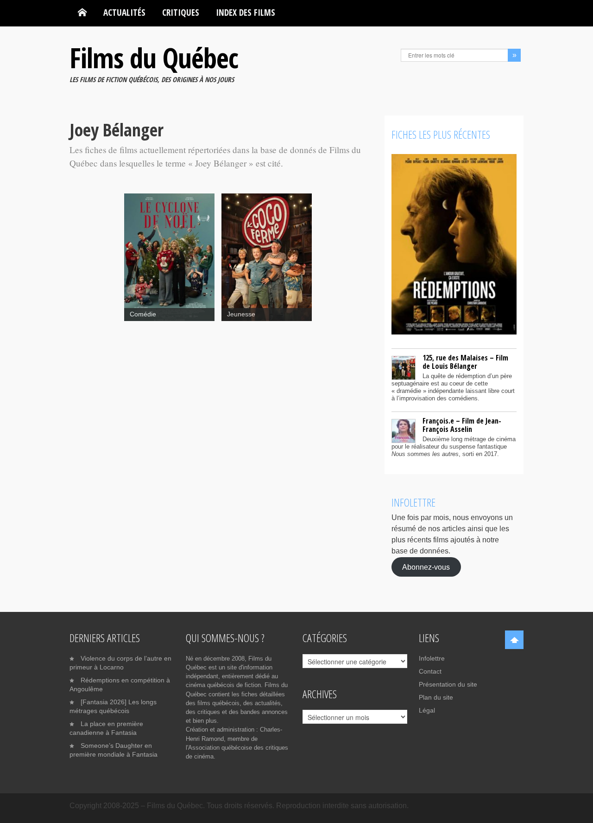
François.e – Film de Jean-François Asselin (462, 425)
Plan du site (436, 697)
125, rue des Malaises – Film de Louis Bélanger (465, 362)
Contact (430, 671)
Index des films (245, 12)
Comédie (143, 314)
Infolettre (432, 658)
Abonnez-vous (426, 567)
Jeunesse (241, 314)
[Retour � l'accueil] (82, 12)
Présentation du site (448, 684)
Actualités (124, 12)
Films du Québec (153, 57)
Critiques (180, 12)
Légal (427, 710)
